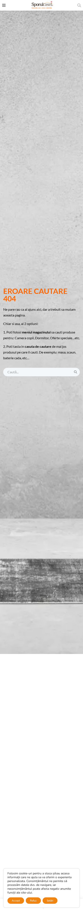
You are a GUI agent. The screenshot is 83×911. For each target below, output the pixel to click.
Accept (16, 900)
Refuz (33, 900)
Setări (50, 900)
